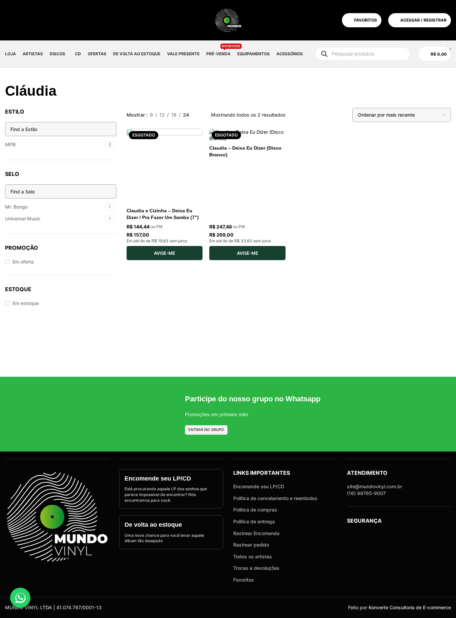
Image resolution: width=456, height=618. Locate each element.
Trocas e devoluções (256, 568)
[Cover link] (171, 488)
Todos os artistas (252, 556)
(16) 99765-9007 (366, 493)
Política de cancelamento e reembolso (275, 498)
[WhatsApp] (20, 598)
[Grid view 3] (319, 115)
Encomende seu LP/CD (258, 486)
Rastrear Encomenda (256, 533)
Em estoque (25, 303)
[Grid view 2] (308, 115)
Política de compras (255, 510)
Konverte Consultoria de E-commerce (410, 607)
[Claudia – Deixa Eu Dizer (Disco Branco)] (247, 135)
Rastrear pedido (251, 545)
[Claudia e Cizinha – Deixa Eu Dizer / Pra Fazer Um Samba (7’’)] (165, 167)
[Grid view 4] (329, 115)
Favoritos (243, 580)
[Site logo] (228, 20)
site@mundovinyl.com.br (374, 486)
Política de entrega (254, 521)
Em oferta (23, 262)
